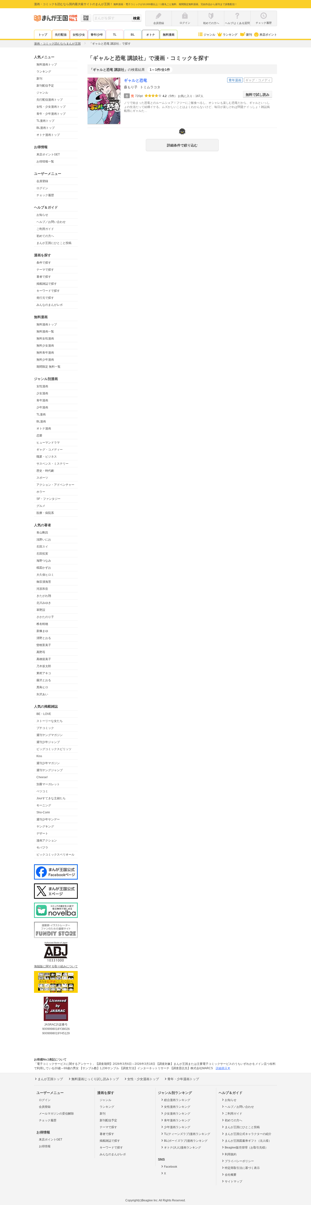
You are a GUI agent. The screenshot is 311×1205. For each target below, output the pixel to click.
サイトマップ (233, 1181)
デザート (42, 833)
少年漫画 (42, 407)
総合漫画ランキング (177, 1100)
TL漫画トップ (45, 120)
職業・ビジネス (46, 456)
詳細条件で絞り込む (182, 145)
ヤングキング (45, 826)
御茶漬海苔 (43, 581)
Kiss (39, 756)
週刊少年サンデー (48, 819)
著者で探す (43, 276)
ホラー (40, 491)
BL (133, 34)
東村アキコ (43, 673)
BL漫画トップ (45, 127)
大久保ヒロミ (45, 574)
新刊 (249, 34)
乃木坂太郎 (43, 666)
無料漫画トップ (46, 64)
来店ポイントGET (48, 154)
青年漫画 (42, 400)
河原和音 (42, 588)
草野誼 (40, 610)
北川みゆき (43, 603)
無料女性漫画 (45, 338)
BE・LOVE (43, 714)
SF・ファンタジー (48, 499)
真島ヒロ (42, 687)
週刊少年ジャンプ (48, 742)
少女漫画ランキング (177, 1113)
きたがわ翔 (43, 596)
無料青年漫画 (45, 352)
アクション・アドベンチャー (55, 484)
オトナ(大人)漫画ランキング (182, 1147)
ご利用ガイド (45, 229)
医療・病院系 (45, 513)
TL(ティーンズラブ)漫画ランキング (187, 1134)
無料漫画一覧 (45, 331)
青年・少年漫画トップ (51, 113)
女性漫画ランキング (177, 1106)
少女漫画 (42, 393)
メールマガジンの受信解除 (56, 1113)
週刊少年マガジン (48, 763)
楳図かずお (43, 567)
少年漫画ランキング (177, 1127)
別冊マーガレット (48, 784)
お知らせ (42, 215)
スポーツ (42, 477)
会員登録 (42, 181)
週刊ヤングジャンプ (49, 770)
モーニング (43, 805)
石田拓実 (42, 553)
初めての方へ (45, 236)
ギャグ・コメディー (49, 449)
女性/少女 (79, 34)
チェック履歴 (45, 195)
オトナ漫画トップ (48, 135)
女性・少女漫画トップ (51, 106)
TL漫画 (41, 414)
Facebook (170, 1166)
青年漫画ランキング (177, 1120)
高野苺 (40, 652)
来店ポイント (268, 34)
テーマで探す (45, 269)
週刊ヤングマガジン (49, 735)
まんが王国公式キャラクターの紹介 (248, 1134)
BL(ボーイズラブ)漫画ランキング (185, 1140)
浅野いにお (43, 539)
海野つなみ (43, 560)
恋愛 (39, 435)
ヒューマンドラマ (48, 442)
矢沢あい (42, 694)
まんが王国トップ (50, 1079)
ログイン (42, 188)
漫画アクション (46, 840)
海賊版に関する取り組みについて (56, 966)
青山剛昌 (42, 532)
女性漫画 (42, 386)
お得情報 (45, 1146)
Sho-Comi (43, 812)
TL (114, 34)
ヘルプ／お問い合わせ (51, 222)
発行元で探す (45, 297)
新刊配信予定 (45, 85)
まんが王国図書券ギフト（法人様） (248, 1140)
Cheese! (42, 777)
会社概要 (230, 1174)
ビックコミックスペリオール (55, 854)
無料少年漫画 (45, 359)
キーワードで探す (48, 290)
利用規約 (230, 1154)
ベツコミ (42, 791)
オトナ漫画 (43, 428)
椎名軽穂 (42, 624)
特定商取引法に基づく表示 (242, 1168)
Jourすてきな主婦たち (51, 798)
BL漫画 (41, 421)
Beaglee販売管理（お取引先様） (246, 1147)
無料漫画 (168, 34)
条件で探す (43, 262)
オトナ (150, 34)
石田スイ (42, 546)
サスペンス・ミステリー (52, 463)
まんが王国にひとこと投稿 (53, 243)
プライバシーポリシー (239, 1161)
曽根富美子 (43, 645)
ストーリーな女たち (49, 721)
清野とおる (43, 638)
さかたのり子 (45, 617)
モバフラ (42, 847)
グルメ (40, 506)
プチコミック (45, 728)
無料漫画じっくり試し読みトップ (95, 1079)
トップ (42, 34)
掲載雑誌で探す (46, 283)
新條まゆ (42, 631)
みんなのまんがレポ (49, 305)
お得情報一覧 (45, 161)
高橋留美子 (43, 659)
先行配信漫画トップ (49, 99)
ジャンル (209, 34)
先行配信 (61, 34)
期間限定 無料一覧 (48, 366)
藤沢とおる (43, 680)
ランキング (230, 34)
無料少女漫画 (45, 345)
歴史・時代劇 (45, 470)
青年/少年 (97, 34)
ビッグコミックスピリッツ (53, 749)
